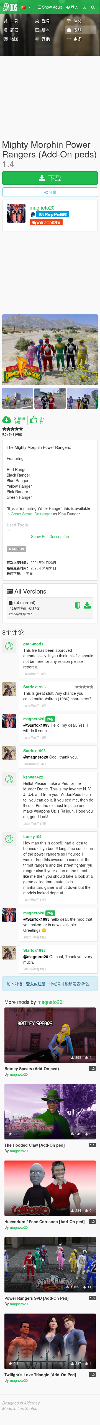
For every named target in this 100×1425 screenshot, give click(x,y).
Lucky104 (32, 836)
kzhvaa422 (33, 777)
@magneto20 (35, 757)
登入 (30, 983)
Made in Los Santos (19, 1408)
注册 (41, 983)
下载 (53, 178)
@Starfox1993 (36, 725)
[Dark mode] (84, 7)
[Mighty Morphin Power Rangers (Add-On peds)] (50, 349)
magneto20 (42, 207)
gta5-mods (33, 644)
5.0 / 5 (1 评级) (12, 434)
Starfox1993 (34, 686)
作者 (50, 719)
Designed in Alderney (21, 1403)
